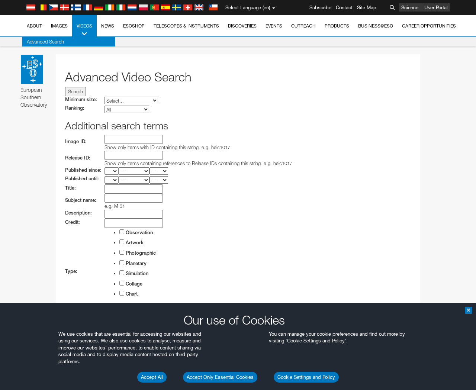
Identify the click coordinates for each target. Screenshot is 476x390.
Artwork (134, 242)
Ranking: (74, 108)
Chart (131, 294)
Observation (138, 232)
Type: (71, 271)
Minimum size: (81, 99)
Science (409, 7)
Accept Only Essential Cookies (220, 377)
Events (274, 26)
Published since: (83, 170)
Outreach (303, 26)
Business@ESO (375, 26)
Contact (344, 7)
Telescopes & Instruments (186, 26)
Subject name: (80, 200)
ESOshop (134, 26)
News (107, 26)
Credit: (72, 222)
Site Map (366, 7)
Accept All (152, 377)
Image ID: (76, 141)
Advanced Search (45, 42)
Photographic (140, 253)
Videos (84, 26)
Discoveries (242, 26)
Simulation (136, 273)
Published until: (82, 178)
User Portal (436, 7)
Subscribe (320, 7)
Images (59, 26)
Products (337, 26)
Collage (133, 284)
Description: (78, 213)
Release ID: (77, 158)
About (34, 26)
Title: (70, 188)
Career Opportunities (429, 26)
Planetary (135, 263)
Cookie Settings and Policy (306, 377)
